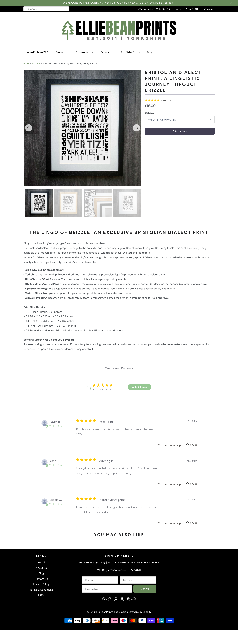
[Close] (155, 277)
